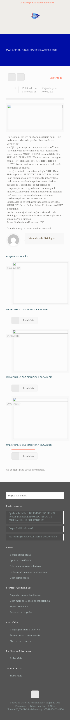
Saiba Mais (16, 658)
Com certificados (19, 577)
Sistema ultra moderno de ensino (28, 572)
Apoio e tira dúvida (20, 560)
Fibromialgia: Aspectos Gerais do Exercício (33, 536)
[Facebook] (30, 6)
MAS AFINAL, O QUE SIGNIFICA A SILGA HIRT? (29, 445)
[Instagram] (40, 6)
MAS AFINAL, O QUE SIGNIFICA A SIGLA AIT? (28, 309)
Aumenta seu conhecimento (25, 635)
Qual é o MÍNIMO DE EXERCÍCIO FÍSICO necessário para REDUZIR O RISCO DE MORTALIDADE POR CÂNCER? (32, 517)
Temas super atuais (21, 554)
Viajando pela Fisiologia (42, 238)
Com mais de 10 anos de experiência (30, 600)
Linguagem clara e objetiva (25, 629)
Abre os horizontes (20, 641)
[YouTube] (35, 6)
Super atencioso (19, 606)
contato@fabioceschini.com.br (37, 2)
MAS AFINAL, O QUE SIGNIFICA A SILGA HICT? (29, 377)
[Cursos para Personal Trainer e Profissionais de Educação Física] (35, 15)
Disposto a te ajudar (21, 612)
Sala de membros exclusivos (25, 566)
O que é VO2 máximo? (21, 528)
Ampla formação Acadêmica (25, 595)
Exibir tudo (56, 77)
